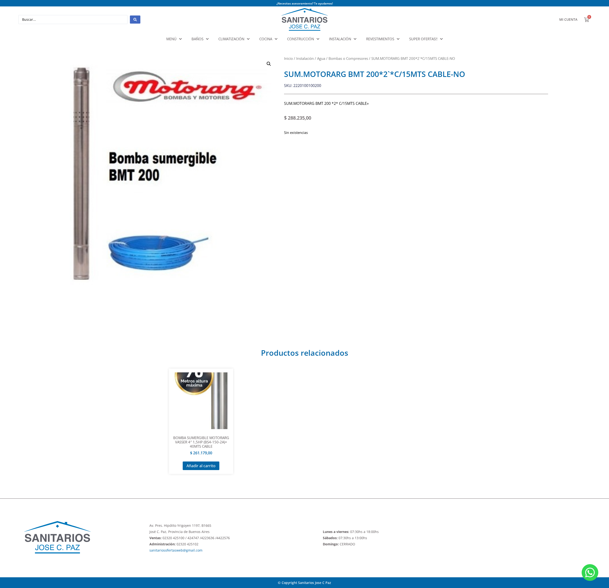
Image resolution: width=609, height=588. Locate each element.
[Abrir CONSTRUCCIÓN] (317, 39)
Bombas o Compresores (348, 58)
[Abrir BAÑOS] (207, 39)
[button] (269, 64)
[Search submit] (135, 19)
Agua (321, 58)
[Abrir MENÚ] (180, 39)
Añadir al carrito (201, 465)
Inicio (288, 58)
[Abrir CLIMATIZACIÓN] (248, 39)
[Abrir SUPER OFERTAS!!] (441, 39)
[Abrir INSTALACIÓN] (355, 39)
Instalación (305, 58)
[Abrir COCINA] (276, 39)
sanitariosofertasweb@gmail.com (175, 550)
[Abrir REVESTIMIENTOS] (398, 39)
